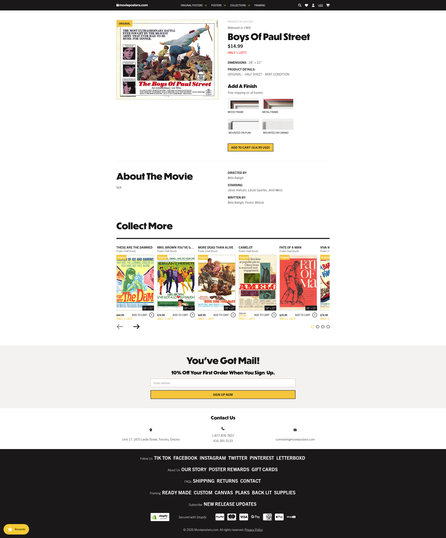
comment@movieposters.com (295, 439)
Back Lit (262, 492)
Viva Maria (328, 247)
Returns (227, 480)
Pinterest (262, 457)
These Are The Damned (134, 247)
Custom (203, 492)
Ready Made (176, 492)
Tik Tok (162, 457)
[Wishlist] (306, 5)
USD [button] (320, 5)
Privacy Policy (254, 530)
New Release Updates (230, 503)
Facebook (185, 457)
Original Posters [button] (192, 5)
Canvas (224, 492)
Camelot (246, 247)
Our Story (193, 469)
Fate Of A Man (290, 247)
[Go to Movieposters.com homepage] (132, 5)
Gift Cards (265, 469)
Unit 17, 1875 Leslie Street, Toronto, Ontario (151, 439)
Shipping (203, 480)
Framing (259, 5)
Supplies (284, 492)
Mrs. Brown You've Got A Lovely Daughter (191, 247)
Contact (250, 480)
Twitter (237, 457)
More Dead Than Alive (215, 247)
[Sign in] (313, 5)
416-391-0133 (223, 441)
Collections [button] (238, 5)
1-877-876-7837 (223, 435)
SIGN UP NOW (223, 394)
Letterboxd (290, 457)
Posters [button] (216, 5)
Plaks (242, 492)
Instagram (213, 457)
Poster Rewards (229, 469)
